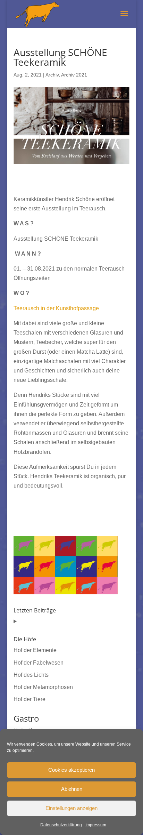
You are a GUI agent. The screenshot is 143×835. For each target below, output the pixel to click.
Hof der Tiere (29, 699)
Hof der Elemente (35, 650)
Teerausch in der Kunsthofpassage (56, 308)
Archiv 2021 (74, 75)
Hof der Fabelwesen (39, 663)
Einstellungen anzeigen (71, 808)
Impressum (95, 824)
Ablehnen (71, 789)
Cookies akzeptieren (71, 770)
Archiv (52, 75)
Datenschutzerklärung (61, 824)
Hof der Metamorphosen (43, 687)
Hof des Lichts (31, 675)
